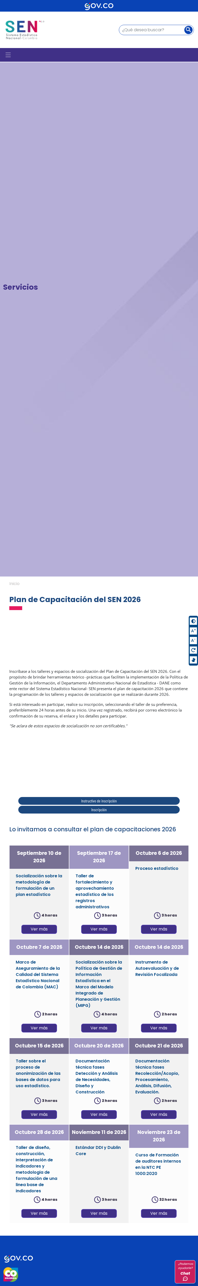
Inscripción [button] (99, 809)
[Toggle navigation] (8, 55)
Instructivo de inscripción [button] (99, 800)
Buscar (190, 30)
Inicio (14, 584)
